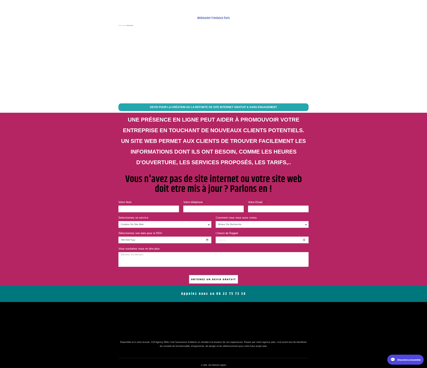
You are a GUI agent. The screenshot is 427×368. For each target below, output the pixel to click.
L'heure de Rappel (227, 233)
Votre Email (255, 202)
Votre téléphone (193, 202)
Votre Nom (125, 202)
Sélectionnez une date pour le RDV (140, 233)
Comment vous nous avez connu (236, 217)
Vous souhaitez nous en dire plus (139, 248)
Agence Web (121, 25)
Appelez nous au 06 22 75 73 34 (213, 294)
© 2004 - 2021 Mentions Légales (213, 365)
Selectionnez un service (133, 217)
